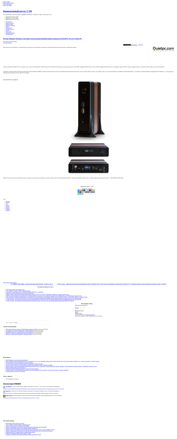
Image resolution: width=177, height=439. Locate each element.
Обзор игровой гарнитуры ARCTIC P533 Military (17, 425)
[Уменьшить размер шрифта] (12, 19)
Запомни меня (80, 310)
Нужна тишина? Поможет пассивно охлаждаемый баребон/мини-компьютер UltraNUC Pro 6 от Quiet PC (42, 39)
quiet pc (7, 205)
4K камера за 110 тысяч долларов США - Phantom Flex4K (19, 330)
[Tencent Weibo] (90, 192)
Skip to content (6, 1)
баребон (8, 209)
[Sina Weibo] (88, 192)
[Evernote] (94, 190)
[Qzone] (84, 192)
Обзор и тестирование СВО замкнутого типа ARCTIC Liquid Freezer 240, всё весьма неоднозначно (29, 430)
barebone (8, 201)
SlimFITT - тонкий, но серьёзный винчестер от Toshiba (19, 333)
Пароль (77, 308)
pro (6, 204)
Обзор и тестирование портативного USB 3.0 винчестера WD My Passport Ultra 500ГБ (26, 427)
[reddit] (92, 190)
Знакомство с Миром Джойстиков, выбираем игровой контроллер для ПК (23, 434)
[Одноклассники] (80, 190)
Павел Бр (8, 391)
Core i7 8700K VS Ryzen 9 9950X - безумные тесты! (18, 290)
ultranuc (7, 207)
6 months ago (61, 388)
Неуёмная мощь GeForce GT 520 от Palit (15, 371)
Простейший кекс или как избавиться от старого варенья (19, 331)
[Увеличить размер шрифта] (12, 17)
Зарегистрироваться (90, 314)
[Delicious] (88, 190)
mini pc (7, 202)
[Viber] (94, 192)
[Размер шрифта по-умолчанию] (12, 18)
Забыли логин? (78, 313)
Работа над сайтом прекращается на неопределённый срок (20, 293)
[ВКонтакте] (78, 190)
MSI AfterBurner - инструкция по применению (17, 360)
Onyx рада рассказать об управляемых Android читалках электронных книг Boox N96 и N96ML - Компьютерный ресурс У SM (27, 393)
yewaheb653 (8, 386)
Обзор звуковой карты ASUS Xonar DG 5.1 (16, 367)
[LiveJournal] (80, 192)
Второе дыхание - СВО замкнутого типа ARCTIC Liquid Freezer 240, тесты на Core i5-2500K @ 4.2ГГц (30, 429)
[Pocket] (82, 192)
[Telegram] (82, 194)
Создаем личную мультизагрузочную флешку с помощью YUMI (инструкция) (24, 363)
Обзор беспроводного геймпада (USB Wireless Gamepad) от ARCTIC (22, 329)
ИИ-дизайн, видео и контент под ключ (15, 289)
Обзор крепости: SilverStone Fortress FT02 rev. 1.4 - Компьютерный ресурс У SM (19, 397)
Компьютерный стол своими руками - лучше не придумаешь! (20, 432)
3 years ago (37, 397)
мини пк (8, 210)
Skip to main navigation (8, 3)
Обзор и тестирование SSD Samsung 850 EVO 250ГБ (18, 433)
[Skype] (80, 194)
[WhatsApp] (78, 194)
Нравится (141, 44)
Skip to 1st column (7, 4)
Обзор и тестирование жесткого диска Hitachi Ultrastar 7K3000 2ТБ (21, 428)
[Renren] (86, 192)
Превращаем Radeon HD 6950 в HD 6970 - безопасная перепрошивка (22, 368)
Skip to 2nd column (7, 5)
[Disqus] (88, 229)
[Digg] (90, 190)
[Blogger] (86, 190)
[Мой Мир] (82, 190)
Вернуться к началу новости (10, 282)
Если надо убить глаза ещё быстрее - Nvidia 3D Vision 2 (19, 334)
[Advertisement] (88, 59)
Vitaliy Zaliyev (9, 395)
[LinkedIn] (78, 192)
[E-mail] (5, 42)
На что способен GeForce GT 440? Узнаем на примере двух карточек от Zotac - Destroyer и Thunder (29, 365)
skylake (7, 206)
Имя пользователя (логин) (81, 305)
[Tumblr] (92, 192)
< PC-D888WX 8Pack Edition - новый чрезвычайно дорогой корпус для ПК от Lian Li (31, 284)
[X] (84, 190)
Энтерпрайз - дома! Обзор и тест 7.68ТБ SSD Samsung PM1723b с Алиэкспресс (25, 292)
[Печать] (9, 42)
